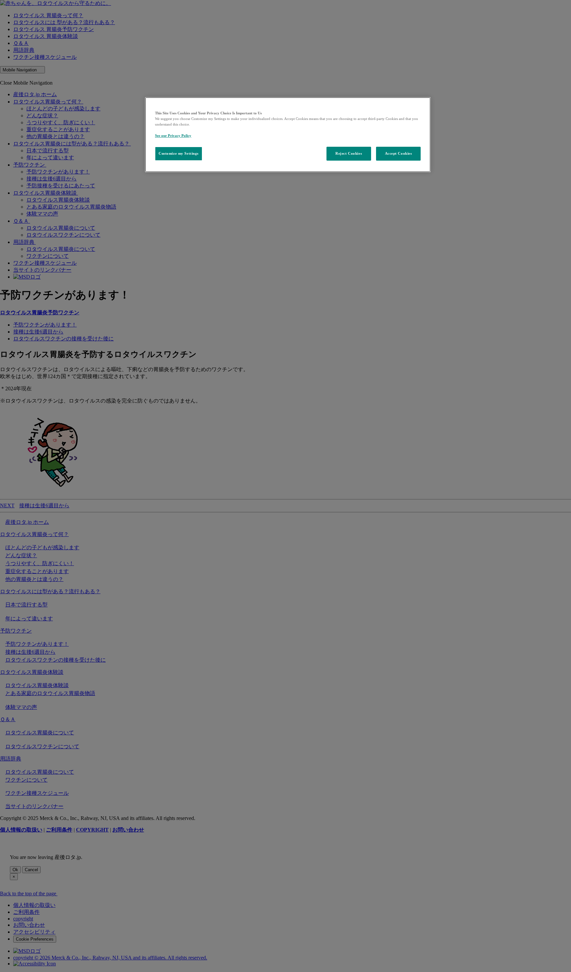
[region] (288, 134)
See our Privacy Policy (173, 135)
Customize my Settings (179, 153)
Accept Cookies (398, 153)
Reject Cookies (348, 153)
